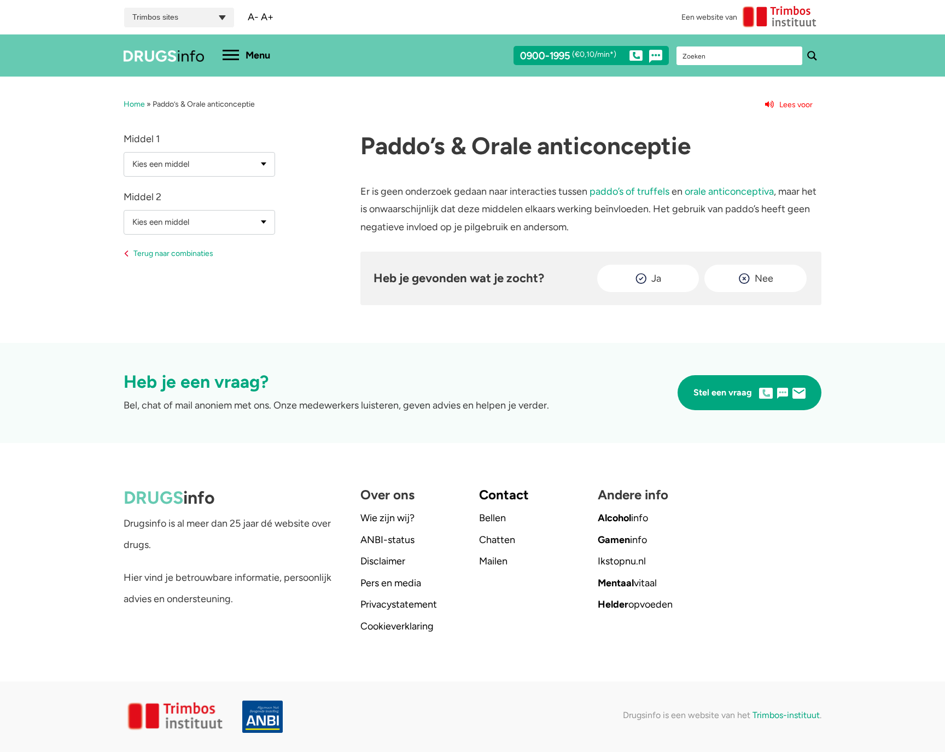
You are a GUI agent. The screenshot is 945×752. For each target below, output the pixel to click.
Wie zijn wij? (387, 518)
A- (253, 17)
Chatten (497, 540)
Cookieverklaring (397, 626)
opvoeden (635, 604)
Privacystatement (398, 604)
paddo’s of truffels (629, 191)
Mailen (493, 561)
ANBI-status (387, 540)
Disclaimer (382, 561)
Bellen (492, 518)
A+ (267, 17)
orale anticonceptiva (729, 191)
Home (134, 104)
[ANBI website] (265, 717)
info (623, 518)
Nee (764, 278)
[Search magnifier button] (812, 55)
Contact (504, 495)
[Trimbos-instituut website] (176, 717)
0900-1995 (568, 56)
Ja (656, 278)
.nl (622, 561)
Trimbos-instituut (786, 715)
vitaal (627, 583)
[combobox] (199, 164)
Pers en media (390, 583)
